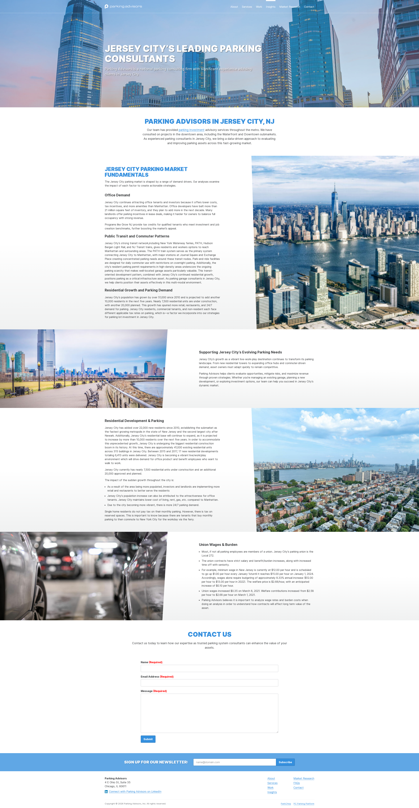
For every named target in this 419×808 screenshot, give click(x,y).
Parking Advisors (123, 6)
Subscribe (285, 762)
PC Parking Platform (304, 803)
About (234, 6)
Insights (270, 6)
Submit (148, 739)
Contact (309, 6)
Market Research (289, 6)
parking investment (191, 130)
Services (247, 6)
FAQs (296, 783)
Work (259, 6)
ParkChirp (286, 803)
